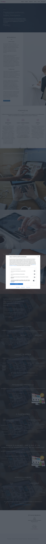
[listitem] (23, 269)
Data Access (23, 287)
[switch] (34, 271)
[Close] (38, 257)
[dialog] (23, 272)
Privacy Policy (28, 287)
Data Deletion (18, 287)
